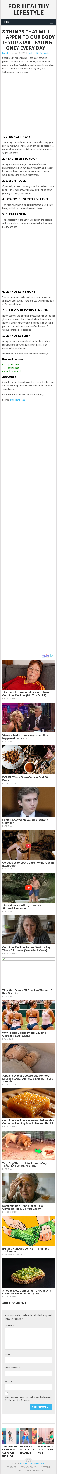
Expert (5, 53)
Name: (8, 1354)
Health (31, 53)
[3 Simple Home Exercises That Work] (46, 1436)
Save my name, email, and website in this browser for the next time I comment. (28, 1398)
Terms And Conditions (30, 1470)
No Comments (42, 53)
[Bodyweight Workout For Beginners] (28, 1436)
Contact (11, 1467)
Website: (9, 1381)
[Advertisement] (28, 104)
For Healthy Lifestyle (28, 9)
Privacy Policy (29, 1467)
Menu (7, 22)
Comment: (10, 1325)
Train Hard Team (17, 400)
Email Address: (12, 1367)
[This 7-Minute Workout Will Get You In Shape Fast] (10, 1436)
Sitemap (45, 1467)
